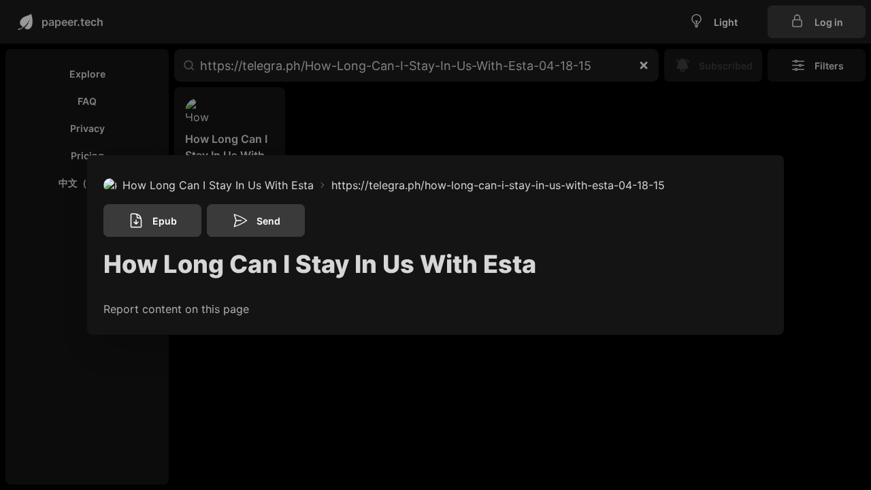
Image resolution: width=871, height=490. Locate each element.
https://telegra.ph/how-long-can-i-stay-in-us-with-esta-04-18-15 (498, 185)
